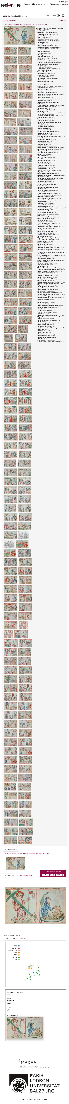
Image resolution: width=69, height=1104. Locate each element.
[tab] (11, 850)
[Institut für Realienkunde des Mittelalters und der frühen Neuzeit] (34, 1064)
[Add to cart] (58, 15)
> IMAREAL (61, 2)
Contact (29, 1099)
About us (44, 1099)
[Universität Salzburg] (34, 1083)
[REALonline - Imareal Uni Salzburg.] (11, 4)
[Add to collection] (63, 15)
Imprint (24, 1099)
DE (67, 2)
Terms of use (36, 1099)
